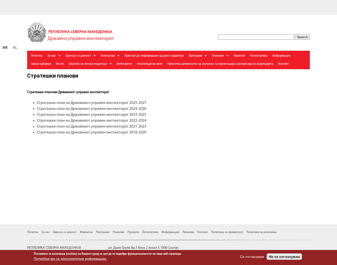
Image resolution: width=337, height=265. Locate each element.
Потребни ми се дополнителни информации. (70, 259)
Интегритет (124, 64)
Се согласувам (252, 257)
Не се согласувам (284, 257)
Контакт (283, 64)
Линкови (188, 232)
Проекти (239, 55)
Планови (216, 57)
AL (15, 48)
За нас (50, 57)
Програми (194, 57)
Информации (281, 55)
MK (5, 48)
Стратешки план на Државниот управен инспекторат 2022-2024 (92, 121)
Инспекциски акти (149, 64)
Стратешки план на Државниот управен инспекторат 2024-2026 (91, 109)
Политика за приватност (227, 232)
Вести (60, 64)
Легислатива (258, 55)
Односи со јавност (77, 57)
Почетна (36, 55)
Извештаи (106, 57)
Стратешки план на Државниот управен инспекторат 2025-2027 (91, 103)
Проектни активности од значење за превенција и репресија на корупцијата (220, 64)
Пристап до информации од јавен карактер (154, 55)
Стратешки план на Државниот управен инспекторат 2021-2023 (91, 127)
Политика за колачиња (261, 232)
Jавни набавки (41, 64)
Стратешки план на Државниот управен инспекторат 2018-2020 (91, 132)
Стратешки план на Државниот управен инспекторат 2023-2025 (91, 115)
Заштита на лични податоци (86, 65)
